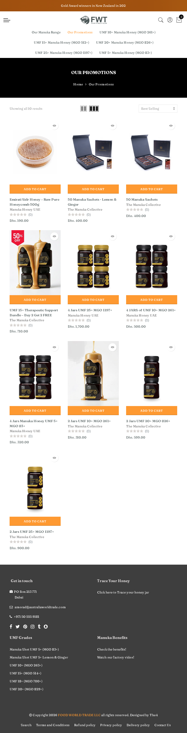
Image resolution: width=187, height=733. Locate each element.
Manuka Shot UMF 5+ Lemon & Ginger (39, 657)
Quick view (54, 126)
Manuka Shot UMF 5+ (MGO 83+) (34, 649)
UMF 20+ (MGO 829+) (26, 689)
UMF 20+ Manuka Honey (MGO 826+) (124, 42)
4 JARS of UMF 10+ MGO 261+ (151, 310)
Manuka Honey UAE (25, 209)
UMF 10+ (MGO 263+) (26, 665)
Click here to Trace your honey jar (123, 592)
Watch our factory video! (115, 657)
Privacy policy (111, 725)
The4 (154, 715)
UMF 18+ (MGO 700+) (26, 681)
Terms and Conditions (53, 725)
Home (78, 84)
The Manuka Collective (85, 209)
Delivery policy (138, 725)
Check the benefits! (111, 649)
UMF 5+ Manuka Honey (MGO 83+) (125, 53)
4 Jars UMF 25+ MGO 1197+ (90, 310)
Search (26, 725)
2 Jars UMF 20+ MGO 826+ (148, 421)
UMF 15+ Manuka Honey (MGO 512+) (61, 42)
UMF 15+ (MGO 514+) (25, 673)
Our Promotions (80, 32)
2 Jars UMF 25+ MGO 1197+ (32, 531)
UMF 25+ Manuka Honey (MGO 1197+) (63, 53)
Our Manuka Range (46, 32)
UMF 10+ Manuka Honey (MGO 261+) (127, 32)
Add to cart (35, 189)
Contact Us (162, 725)
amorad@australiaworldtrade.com (40, 607)
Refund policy (85, 725)
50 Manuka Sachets (142, 199)
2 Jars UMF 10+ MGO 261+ (89, 421)
